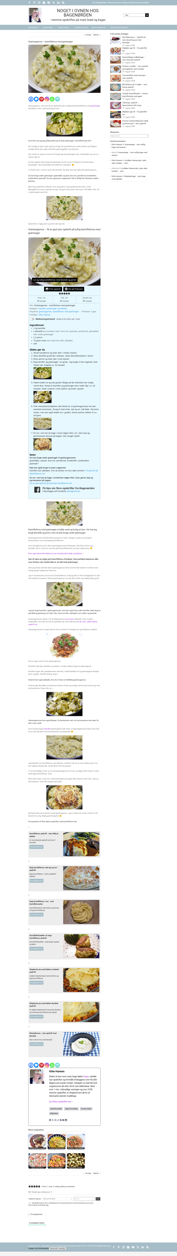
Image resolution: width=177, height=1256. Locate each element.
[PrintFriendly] (57, 99)
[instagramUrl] (55, 1161)
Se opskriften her (36, 888)
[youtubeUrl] (63, 1161)
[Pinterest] (41, 99)
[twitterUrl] (53, 1161)
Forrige (88, 35)
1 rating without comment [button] (63, 1227)
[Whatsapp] (52, 99)
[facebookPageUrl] (50, 1161)
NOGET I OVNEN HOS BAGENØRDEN (77, 13)
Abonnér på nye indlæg (118, 2)
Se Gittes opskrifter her (60, 1142)
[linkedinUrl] (66, 1161)
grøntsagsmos (45, 352)
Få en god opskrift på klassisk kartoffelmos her (51, 524)
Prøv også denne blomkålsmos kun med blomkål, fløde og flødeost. (55, 594)
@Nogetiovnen (73, 532)
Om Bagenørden (99, 2)
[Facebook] (31, 99)
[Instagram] (46, 99)
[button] (60, 334)
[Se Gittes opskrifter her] (72, 1142)
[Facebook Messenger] (36, 99)
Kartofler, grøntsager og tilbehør (52, 349)
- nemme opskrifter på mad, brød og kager (77, 20)
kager (86, 1117)
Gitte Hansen (44, 355)
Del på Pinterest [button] (75, 330)
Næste (96, 35)
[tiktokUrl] (58, 1161)
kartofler (47, 769)
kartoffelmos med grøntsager (66, 352)
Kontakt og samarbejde (139, 2)
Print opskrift (54, 330)
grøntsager (95, 106)
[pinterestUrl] (61, 1161)
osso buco (69, 660)
